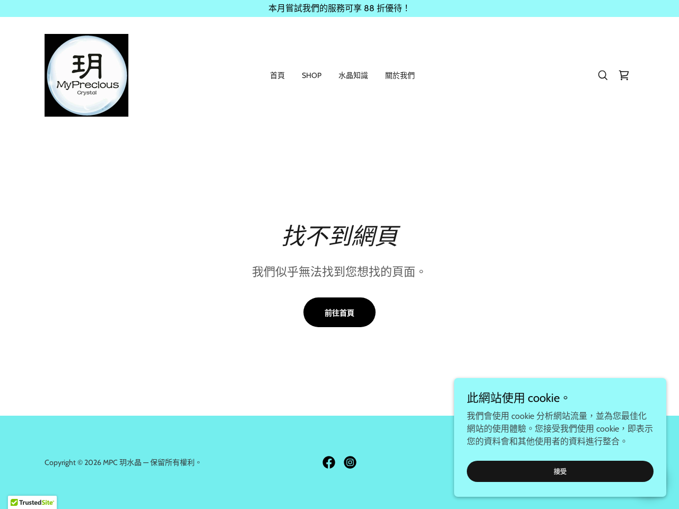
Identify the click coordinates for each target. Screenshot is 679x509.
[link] (86, 74)
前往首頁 (339, 313)
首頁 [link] (277, 75)
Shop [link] (311, 75)
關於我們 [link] (400, 75)
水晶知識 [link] (353, 75)
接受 (560, 472)
